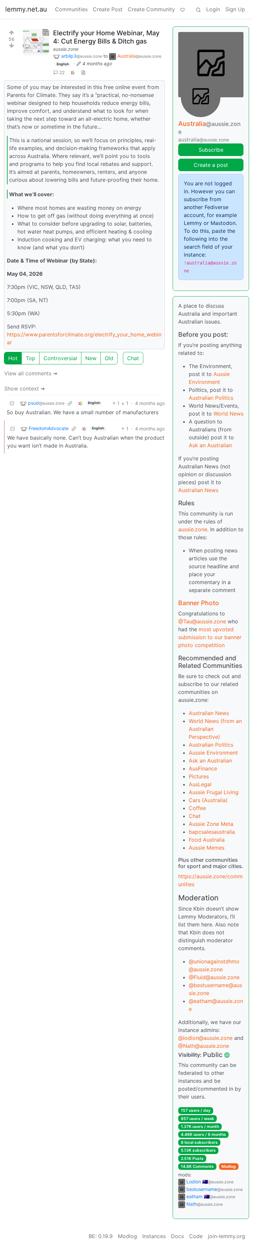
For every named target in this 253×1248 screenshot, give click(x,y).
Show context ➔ (24, 388)
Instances (154, 1236)
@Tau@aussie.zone (202, 621)
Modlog (228, 1166)
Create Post (108, 9)
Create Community (151, 9)
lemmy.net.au (26, 9)
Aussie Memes (206, 847)
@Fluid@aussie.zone (214, 977)
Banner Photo (198, 603)
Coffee (197, 808)
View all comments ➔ (30, 373)
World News (228, 413)
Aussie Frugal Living (214, 792)
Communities (71, 9)
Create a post (211, 165)
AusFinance (203, 768)
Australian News (198, 490)
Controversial (60, 358)
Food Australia (207, 839)
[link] (73, 72)
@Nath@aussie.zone (203, 1046)
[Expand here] (36, 42)
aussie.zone (65, 49)
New (91, 358)
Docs (177, 1236)
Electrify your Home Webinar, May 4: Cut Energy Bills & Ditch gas (106, 37)
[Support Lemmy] (182, 9)
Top (30, 358)
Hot (12, 358)
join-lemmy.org (226, 1236)
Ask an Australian (210, 445)
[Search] (198, 9)
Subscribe (211, 149)
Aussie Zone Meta (211, 824)
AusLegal (200, 784)
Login (213, 9)
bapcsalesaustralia (212, 831)
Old (109, 358)
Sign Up (235, 9)
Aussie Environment (213, 752)
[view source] (83, 72)
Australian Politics (211, 397)
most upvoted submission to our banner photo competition (209, 637)
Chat (133, 358)
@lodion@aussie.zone (205, 1038)
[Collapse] (12, 403)
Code (196, 1236)
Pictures (199, 776)
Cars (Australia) (208, 800)
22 (62, 72)
